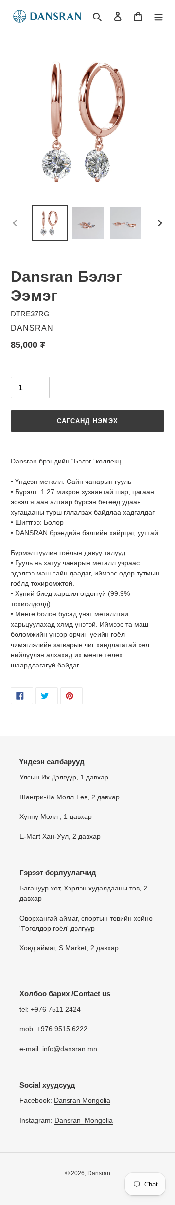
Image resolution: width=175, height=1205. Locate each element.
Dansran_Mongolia (83, 1120)
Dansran (99, 1173)
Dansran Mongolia (82, 1100)
